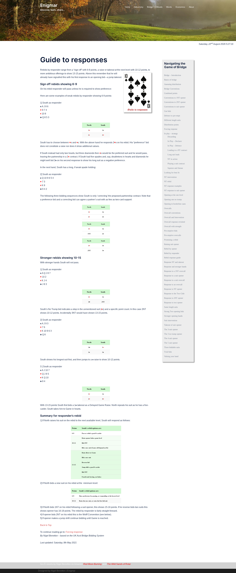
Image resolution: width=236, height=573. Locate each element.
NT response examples (173, 186)
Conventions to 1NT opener (175, 98)
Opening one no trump (173, 200)
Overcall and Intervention (174, 217)
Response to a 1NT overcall (174, 271)
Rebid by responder (171, 253)
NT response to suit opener (174, 190)
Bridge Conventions (171, 89)
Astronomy (138, 7)
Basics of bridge (170, 80)
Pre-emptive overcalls (172, 235)
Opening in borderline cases (175, 204)
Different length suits (172, 120)
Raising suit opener (171, 244)
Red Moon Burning (92, 564)
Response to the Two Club (174, 294)
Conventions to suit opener (174, 107)
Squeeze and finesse (175, 168)
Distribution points (171, 125)
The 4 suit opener (171, 338)
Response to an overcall (173, 285)
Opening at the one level (173, 195)
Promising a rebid (171, 240)
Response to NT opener (173, 289)
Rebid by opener (170, 249)
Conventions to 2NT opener (175, 102)
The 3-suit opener (171, 329)
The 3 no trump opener (173, 334)
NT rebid (167, 181)
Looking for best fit (171, 173)
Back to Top (45, 525)
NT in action (172, 159)
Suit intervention (170, 320)
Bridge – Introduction (172, 75)
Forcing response (74, 532)
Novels (159, 7)
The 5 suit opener (171, 343)
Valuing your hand (171, 356)
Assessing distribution (172, 84)
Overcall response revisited (174, 222)
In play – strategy (171, 134)
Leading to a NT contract (177, 150)
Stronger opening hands (173, 316)
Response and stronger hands (175, 267)
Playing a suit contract (176, 164)
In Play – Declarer (175, 141)
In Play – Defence (175, 146)
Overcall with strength (172, 226)
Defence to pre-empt (172, 116)
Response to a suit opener (174, 276)
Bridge (150, 7)
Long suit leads (173, 155)
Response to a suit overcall (174, 280)
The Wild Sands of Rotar (119, 564)
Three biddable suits (172, 347)
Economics (180, 7)
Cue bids (167, 111)
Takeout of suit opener (173, 325)
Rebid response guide (172, 258)
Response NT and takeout (174, 262)
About (191, 7)
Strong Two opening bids (174, 311)
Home (127, 7)
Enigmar (48, 5)
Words (169, 7)
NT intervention (170, 177)
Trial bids (168, 352)
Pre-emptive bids (170, 231)
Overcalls (167, 208)
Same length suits (171, 307)
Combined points (170, 93)
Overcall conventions (172, 213)
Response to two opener (173, 303)
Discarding (172, 137)
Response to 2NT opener (173, 298)
